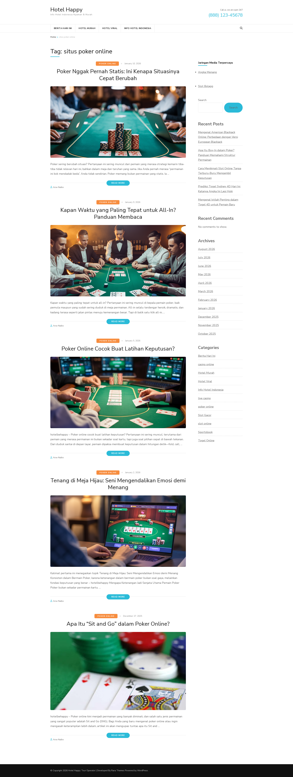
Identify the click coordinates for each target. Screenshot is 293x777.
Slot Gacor (204, 415)
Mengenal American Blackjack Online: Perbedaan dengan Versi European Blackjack (218, 137)
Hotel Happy (66, 9)
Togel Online (206, 440)
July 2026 (204, 257)
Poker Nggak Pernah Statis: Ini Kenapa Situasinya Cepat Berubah (118, 75)
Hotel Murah (87, 28)
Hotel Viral (109, 28)
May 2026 (204, 274)
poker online (107, 63)
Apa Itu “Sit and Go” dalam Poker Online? (118, 624)
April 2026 (205, 283)
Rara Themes (117, 770)
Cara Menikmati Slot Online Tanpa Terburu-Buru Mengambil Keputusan (219, 173)
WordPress (142, 770)
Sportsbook (205, 432)
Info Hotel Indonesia (137, 28)
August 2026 (206, 249)
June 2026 (204, 266)
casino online (206, 364)
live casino (204, 398)
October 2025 (207, 334)
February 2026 (207, 300)
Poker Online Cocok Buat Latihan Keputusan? (118, 349)
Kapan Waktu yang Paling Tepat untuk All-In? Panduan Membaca (118, 213)
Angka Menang (207, 72)
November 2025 (208, 325)
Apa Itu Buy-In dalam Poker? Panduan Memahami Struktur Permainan (216, 155)
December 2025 (208, 317)
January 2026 (206, 308)
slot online (204, 423)
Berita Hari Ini (63, 28)
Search (202, 100)
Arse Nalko (58, 187)
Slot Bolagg (205, 86)
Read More (118, 183)
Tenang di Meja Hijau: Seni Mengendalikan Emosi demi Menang (118, 484)
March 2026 (205, 291)
